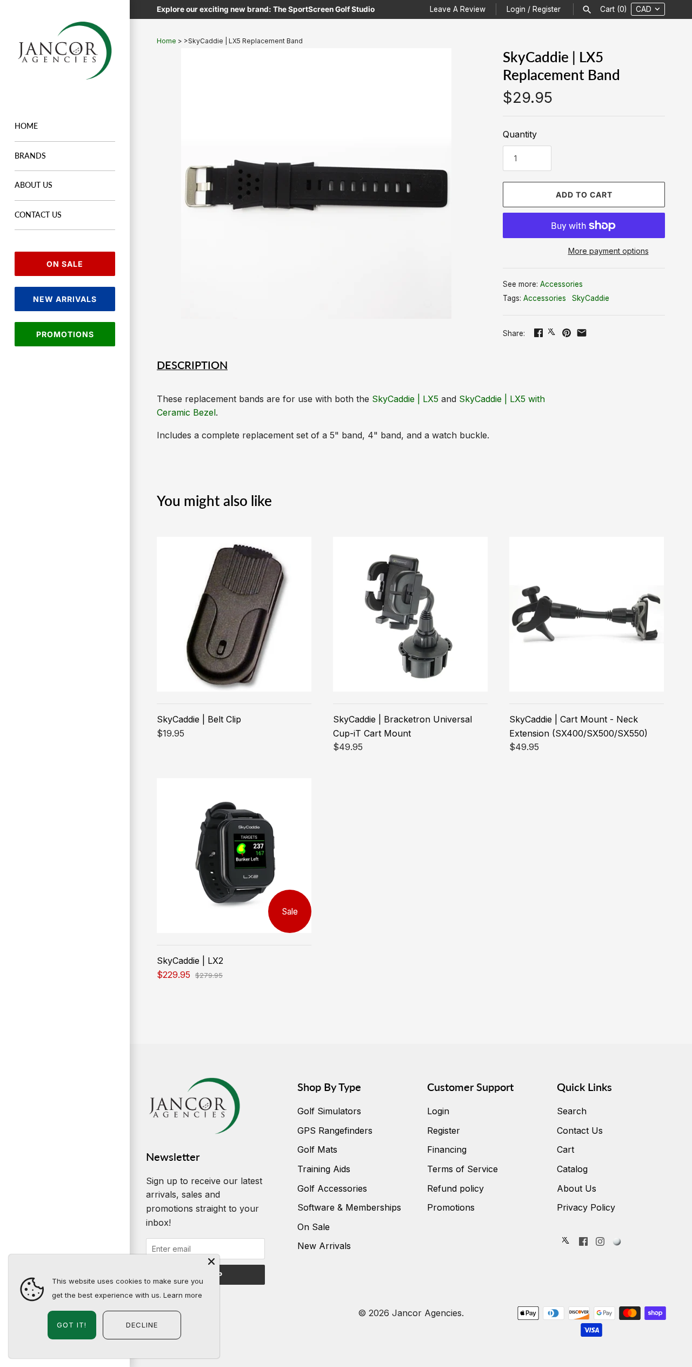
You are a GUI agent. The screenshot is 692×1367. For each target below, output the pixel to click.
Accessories (561, 284)
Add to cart (584, 194)
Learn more (182, 1295)
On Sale (313, 1226)
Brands (30, 156)
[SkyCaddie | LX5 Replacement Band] (316, 183)
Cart (565, 1149)
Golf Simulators (329, 1111)
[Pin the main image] (566, 332)
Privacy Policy (586, 1207)
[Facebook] (583, 1243)
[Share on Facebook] (538, 332)
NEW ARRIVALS (65, 299)
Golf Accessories (332, 1188)
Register (547, 9)
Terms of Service (462, 1169)
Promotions (451, 1207)
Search (572, 1111)
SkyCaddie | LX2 (190, 960)
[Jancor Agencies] (65, 51)
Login (516, 9)
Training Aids (323, 1169)
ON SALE (64, 263)
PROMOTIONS (65, 334)
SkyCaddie (590, 298)
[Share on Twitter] (552, 332)
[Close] (211, 1262)
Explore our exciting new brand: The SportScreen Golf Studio (266, 9)
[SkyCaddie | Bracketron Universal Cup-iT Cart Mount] (410, 614)
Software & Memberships (349, 1207)
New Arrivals (324, 1245)
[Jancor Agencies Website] (617, 1243)
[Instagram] (600, 1243)
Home (26, 126)
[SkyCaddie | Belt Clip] (234, 614)
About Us (33, 185)
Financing (447, 1149)
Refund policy (455, 1188)
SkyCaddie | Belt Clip (199, 719)
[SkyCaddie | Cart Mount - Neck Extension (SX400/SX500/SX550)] (586, 614)
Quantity (520, 134)
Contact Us (38, 215)
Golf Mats (317, 1149)
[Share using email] (581, 332)
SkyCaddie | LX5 (405, 398)
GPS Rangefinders (334, 1130)
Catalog (572, 1169)
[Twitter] (566, 1243)
